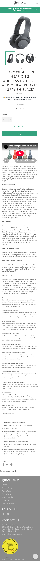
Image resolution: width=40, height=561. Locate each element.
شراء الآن (19, 134)
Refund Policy (6, 491)
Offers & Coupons (8, 503)
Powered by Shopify (19, 559)
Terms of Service (7, 497)
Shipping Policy (7, 488)
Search (4, 485)
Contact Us (5, 500)
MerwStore (10, 559)
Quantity (5, 114)
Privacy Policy (6, 494)
